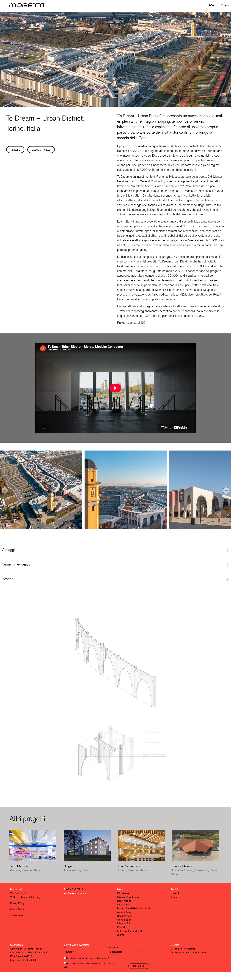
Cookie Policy (17, 909)
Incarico (7, 578)
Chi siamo (123, 893)
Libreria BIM (124, 923)
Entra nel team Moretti (130, 931)
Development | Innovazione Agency (188, 953)
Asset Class (124, 912)
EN (227, 5)
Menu (213, 5)
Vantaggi (8, 549)
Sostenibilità (124, 901)
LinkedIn (175, 893)
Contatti (121, 927)
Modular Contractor (128, 897)
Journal (121, 935)
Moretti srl (16, 889)
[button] (5, 490)
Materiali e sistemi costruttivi (133, 908)
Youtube (175, 897)
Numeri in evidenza (16, 564)
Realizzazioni (124, 916)
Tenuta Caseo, (194, 870)
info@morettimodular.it (76, 893)
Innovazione (123, 904)
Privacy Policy (17, 903)
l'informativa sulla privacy (96, 958)
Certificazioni (124, 919)
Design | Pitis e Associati (182, 949)
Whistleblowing (17, 916)
